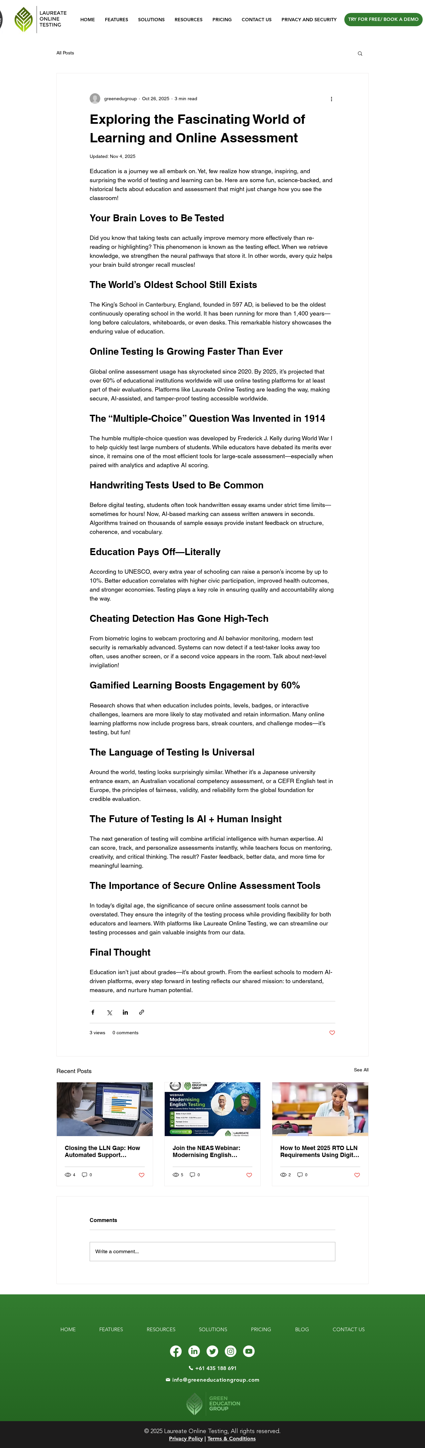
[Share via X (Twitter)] (109, 1012)
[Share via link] (141, 1012)
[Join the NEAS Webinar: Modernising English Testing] (213, 1109)
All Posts (65, 52)
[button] (360, 53)
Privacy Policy (186, 1438)
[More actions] (331, 99)
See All (361, 1069)
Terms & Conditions (232, 1438)
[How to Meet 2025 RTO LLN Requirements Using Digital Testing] (320, 1109)
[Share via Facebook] (93, 1012)
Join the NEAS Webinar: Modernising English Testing (206, 1151)
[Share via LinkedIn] (125, 1012)
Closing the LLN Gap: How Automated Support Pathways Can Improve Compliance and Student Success (102, 1151)
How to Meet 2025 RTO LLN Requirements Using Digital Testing (319, 1151)
